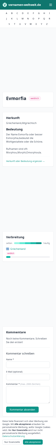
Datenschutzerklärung (13, 436)
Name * (10, 359)
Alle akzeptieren (33, 442)
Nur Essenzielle (12, 442)
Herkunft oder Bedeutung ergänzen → (25, 161)
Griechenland (18, 249)
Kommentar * (23, 384)
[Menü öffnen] (51, 5)
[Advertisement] (28, 57)
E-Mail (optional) (14, 371)
